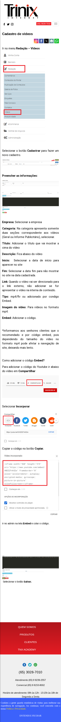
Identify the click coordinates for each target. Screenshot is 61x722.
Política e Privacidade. (16, 709)
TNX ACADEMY (27, 649)
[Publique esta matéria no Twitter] (46, 40)
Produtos (27, 634)
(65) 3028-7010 (44, 24)
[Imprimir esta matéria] (51, 40)
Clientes (30, 642)
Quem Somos (27, 627)
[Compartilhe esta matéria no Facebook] (41, 40)
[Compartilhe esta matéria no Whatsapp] (56, 40)
